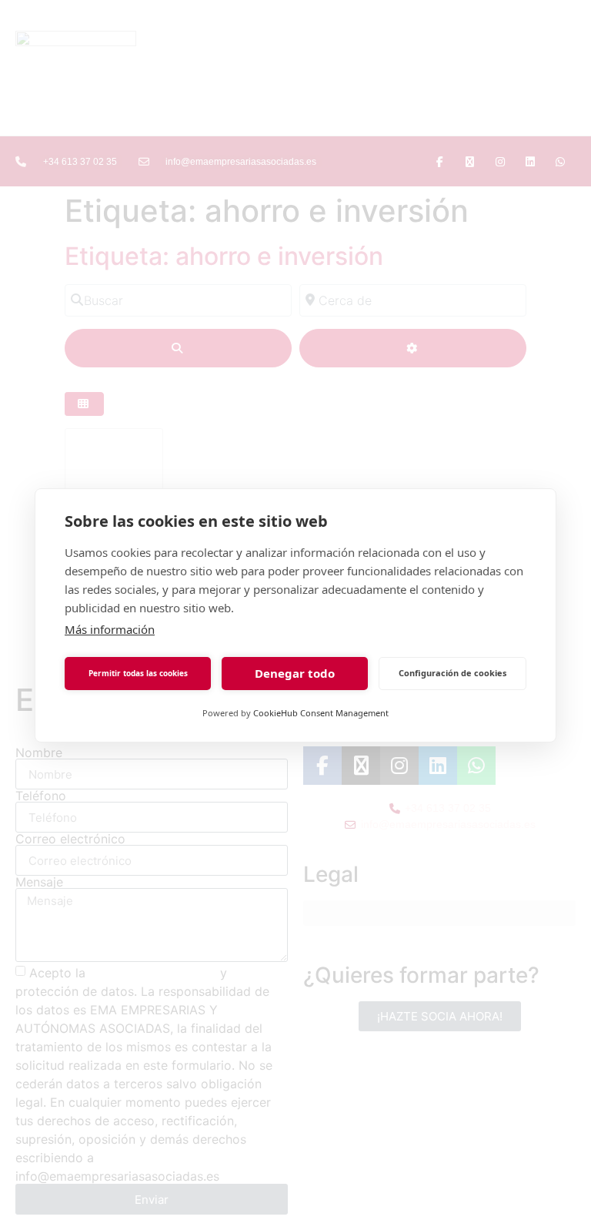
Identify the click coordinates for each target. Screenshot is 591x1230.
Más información (110, 629)
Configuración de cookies (452, 673)
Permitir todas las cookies (138, 673)
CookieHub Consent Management (321, 713)
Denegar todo (295, 673)
